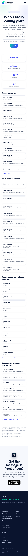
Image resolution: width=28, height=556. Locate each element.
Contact (18, 516)
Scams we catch (6, 527)
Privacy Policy (5, 540)
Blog (17, 514)
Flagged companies (7, 518)
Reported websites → (16, 423)
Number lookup (6, 511)
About (17, 511)
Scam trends (5, 523)
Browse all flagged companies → (10, 419)
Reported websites (6, 516)
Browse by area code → (8, 173)
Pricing (3, 530)
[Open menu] (25, 2)
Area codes (5, 514)
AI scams (4, 521)
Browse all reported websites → (10, 358)
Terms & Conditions (7, 542)
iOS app (4, 532)
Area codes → (5, 423)
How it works (5, 525)
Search (14, 45)
